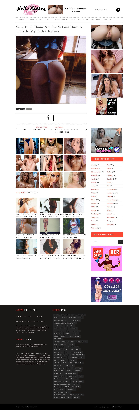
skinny (57, 387)
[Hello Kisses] (32, 10)
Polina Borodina (75, 376)
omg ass (70, 325)
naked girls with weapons (72, 318)
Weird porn (110, 224)
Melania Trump (71, 379)
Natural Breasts (111, 200)
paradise (57, 373)
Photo (72, 360)
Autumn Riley (59, 368)
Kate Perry (58, 352)
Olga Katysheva (60, 360)
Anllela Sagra (59, 376)
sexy (67, 333)
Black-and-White (96, 172)
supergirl (58, 379)
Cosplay (93, 179)
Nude (108, 207)
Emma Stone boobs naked (63, 344)
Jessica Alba (58, 325)
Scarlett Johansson (62, 392)
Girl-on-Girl (95, 189)
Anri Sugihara (59, 336)
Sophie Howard (60, 328)
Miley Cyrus (58, 389)
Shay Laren (75, 349)
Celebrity (109, 175)
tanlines (57, 339)
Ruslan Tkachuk (60, 320)
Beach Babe (94, 168)
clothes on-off (78, 315)
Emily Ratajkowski (61, 381)
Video (86, 20)
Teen (108, 221)
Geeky (93, 186)
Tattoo (93, 221)
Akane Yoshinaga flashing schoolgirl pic (70, 341)
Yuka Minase (59, 347)
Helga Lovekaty (76, 395)
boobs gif (69, 365)
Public (109, 210)
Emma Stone (58, 371)
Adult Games (109, 20)
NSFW (93, 207)
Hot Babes (21, 20)
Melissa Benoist (76, 363)
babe (56, 318)
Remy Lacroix (73, 331)
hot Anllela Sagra (61, 315)
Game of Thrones (60, 349)
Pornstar (93, 210)
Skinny (93, 217)
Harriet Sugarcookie (62, 397)
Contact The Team (116, 407)
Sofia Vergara (70, 373)
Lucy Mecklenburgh (71, 387)
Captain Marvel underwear (64, 323)
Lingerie (109, 196)
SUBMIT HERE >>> (36, 346)
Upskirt (93, 224)
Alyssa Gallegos (73, 371)
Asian (93, 165)
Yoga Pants (94, 228)
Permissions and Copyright (101, 407)
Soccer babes (110, 217)
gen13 (76, 397)
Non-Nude (110, 203)
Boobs (109, 172)
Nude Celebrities (34, 20)
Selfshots (109, 214)
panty (76, 384)
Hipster (93, 193)
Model (29, 109)
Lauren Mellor (60, 357)
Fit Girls (47, 20)
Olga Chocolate (75, 368)
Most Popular (96, 20)
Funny (72, 20)
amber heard (77, 381)
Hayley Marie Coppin (62, 384)
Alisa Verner (74, 336)
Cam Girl (94, 175)
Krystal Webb (59, 331)
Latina (93, 196)
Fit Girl (93, 182)
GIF (79, 20)
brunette (71, 389)
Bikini (109, 168)
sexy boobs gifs (60, 395)
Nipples (93, 203)
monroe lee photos (73, 352)
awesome (73, 328)
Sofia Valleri (73, 347)
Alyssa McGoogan (76, 357)
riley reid (58, 365)
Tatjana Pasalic (60, 363)
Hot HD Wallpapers (60, 20)
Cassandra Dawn (77, 355)
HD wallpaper (111, 189)
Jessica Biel (75, 320)
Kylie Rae (57, 333)
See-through (94, 214)
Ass (108, 165)
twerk (75, 333)
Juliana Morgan (60, 355)
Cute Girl (109, 179)
